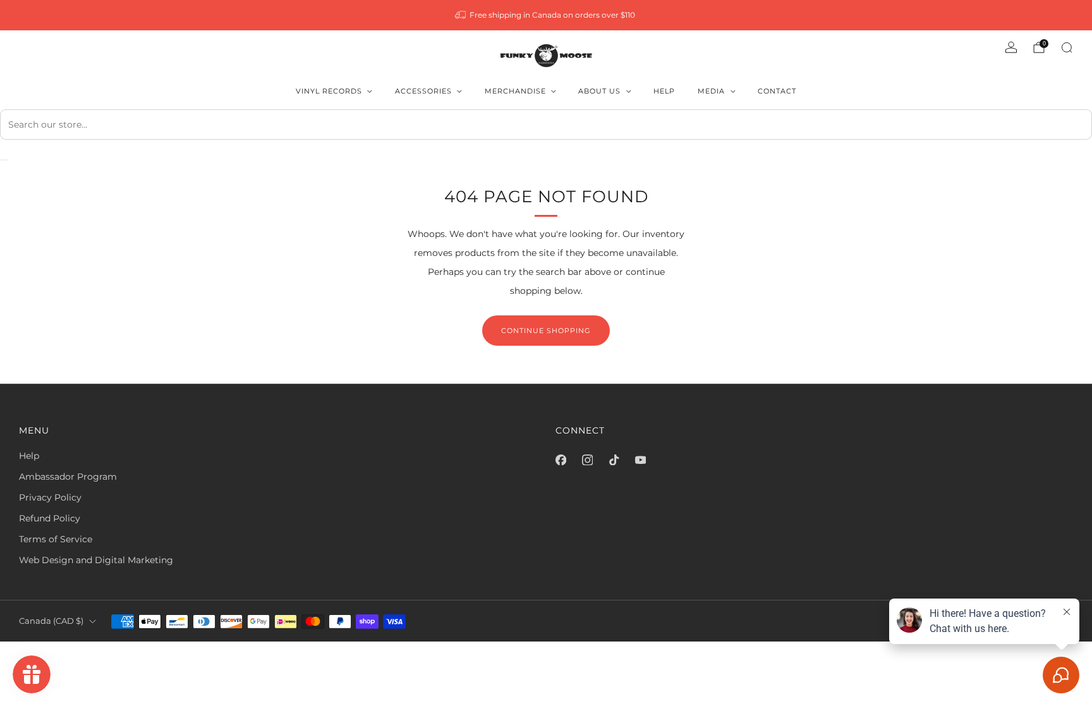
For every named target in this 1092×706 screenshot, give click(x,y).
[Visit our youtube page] (640, 459)
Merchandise (515, 91)
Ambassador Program (68, 476)
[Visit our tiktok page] (613, 459)
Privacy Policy (50, 497)
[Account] (1011, 47)
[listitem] (546, 15)
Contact (777, 91)
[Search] (1066, 47)
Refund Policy (49, 518)
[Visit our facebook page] (560, 459)
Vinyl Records (329, 91)
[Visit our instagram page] (587, 459)
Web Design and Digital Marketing (96, 560)
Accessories (423, 91)
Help (664, 91)
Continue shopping (546, 330)
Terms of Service (55, 539)
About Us (599, 91)
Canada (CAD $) (51, 621)
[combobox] (546, 124)
